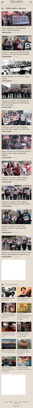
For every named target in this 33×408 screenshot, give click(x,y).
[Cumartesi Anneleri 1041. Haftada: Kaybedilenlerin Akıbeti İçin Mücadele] (16, 117)
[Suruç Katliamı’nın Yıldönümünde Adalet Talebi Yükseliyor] (16, 18)
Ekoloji (20, 401)
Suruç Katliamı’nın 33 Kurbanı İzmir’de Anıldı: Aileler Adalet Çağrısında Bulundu (16, 153)
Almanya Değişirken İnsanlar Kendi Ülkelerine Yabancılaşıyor (8, 369)
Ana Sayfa (4, 6)
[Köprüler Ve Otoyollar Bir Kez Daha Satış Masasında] (9, 344)
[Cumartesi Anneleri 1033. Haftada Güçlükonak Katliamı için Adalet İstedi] (16, 192)
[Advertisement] (14, 270)
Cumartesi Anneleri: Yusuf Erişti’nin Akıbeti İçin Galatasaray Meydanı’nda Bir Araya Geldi (15, 103)
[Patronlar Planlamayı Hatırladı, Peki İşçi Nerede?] (24, 361)
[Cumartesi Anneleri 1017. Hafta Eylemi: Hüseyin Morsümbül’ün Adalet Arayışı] (16, 243)
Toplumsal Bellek (7, 32)
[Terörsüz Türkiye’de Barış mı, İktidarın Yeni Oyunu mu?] (9, 327)
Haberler (11, 401)
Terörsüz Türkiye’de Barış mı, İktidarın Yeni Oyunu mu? (8, 334)
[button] (2, 2)
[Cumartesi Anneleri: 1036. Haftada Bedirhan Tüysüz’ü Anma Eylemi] (16, 168)
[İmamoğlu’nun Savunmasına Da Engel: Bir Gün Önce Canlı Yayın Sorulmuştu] (24, 308)
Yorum (15, 401)
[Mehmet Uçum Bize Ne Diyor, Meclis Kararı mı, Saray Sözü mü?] (24, 327)
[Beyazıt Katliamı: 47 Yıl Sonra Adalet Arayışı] (16, 67)
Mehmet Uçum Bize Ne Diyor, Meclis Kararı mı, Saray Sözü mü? (23, 334)
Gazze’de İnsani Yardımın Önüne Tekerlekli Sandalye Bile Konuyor (8, 315)
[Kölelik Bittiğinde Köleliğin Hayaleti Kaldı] (9, 292)
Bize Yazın (16, 403)
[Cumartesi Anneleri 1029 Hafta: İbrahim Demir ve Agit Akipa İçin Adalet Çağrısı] (16, 216)
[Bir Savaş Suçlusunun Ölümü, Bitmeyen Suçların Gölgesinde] (24, 344)
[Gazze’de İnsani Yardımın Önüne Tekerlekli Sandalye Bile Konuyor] (9, 308)
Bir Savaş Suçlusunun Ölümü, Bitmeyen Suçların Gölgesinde (23, 352)
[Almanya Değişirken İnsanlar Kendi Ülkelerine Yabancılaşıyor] (9, 361)
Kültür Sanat (25, 401)
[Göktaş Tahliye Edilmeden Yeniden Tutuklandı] (24, 292)
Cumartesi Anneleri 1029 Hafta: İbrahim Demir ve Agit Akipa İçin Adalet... (14, 228)
